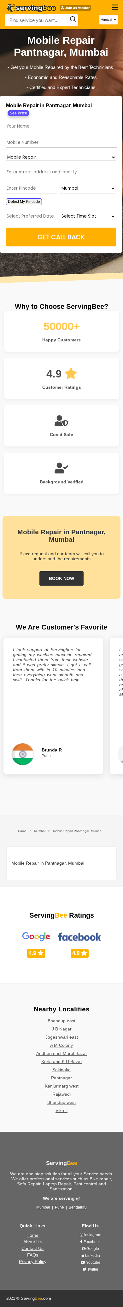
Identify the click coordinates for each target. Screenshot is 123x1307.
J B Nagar (62, 1028)
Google (92, 1248)
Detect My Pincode (24, 201)
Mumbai (43, 1207)
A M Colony (61, 1045)
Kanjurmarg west (62, 1085)
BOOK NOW (61, 578)
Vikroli (61, 1110)
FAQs (32, 1254)
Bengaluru (78, 1207)
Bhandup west (61, 1102)
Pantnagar (61, 1077)
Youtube (92, 1262)
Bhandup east (61, 1020)
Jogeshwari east (61, 1037)
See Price (18, 113)
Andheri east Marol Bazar (61, 1053)
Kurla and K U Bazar (61, 1061)
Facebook (92, 1242)
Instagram (92, 1235)
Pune (59, 1207)
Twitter (92, 1269)
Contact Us (32, 1248)
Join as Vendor (77, 8)
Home (32, 1235)
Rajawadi (61, 1094)
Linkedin (92, 1255)
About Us (32, 1241)
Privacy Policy (32, 1261)
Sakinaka (61, 1069)
